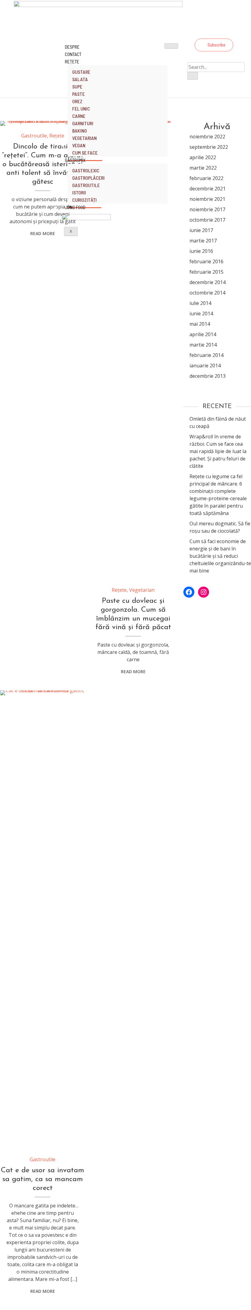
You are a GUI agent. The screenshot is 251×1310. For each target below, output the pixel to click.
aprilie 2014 (202, 334)
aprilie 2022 (202, 157)
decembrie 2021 (207, 188)
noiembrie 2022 (207, 136)
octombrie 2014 (207, 292)
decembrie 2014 (207, 282)
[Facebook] (213, 32)
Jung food (75, 207)
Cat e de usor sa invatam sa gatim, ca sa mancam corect (42, 1179)
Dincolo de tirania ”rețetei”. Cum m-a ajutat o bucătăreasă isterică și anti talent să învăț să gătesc (43, 164)
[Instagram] (229, 32)
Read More (42, 233)
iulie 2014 (200, 303)
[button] (214, 45)
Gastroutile (34, 135)
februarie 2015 (206, 271)
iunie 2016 (201, 251)
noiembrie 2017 (207, 209)
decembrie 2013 (207, 376)
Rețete (72, 61)
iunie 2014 (201, 313)
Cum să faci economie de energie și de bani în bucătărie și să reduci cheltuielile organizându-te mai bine (220, 556)
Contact (73, 54)
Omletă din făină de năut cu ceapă (217, 422)
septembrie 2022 (208, 147)
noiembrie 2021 (207, 199)
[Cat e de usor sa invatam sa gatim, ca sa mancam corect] (42, 920)
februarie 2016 (206, 261)
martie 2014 (203, 344)
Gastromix (75, 160)
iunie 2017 (201, 230)
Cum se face (85, 153)
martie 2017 (203, 240)
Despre (72, 47)
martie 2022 (203, 167)
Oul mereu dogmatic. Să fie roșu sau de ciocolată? (219, 527)
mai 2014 (199, 324)
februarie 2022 (206, 178)
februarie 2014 (206, 355)
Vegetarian (142, 590)
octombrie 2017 (207, 219)
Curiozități (84, 200)
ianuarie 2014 (205, 365)
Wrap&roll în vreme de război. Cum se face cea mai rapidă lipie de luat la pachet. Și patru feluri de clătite (217, 451)
